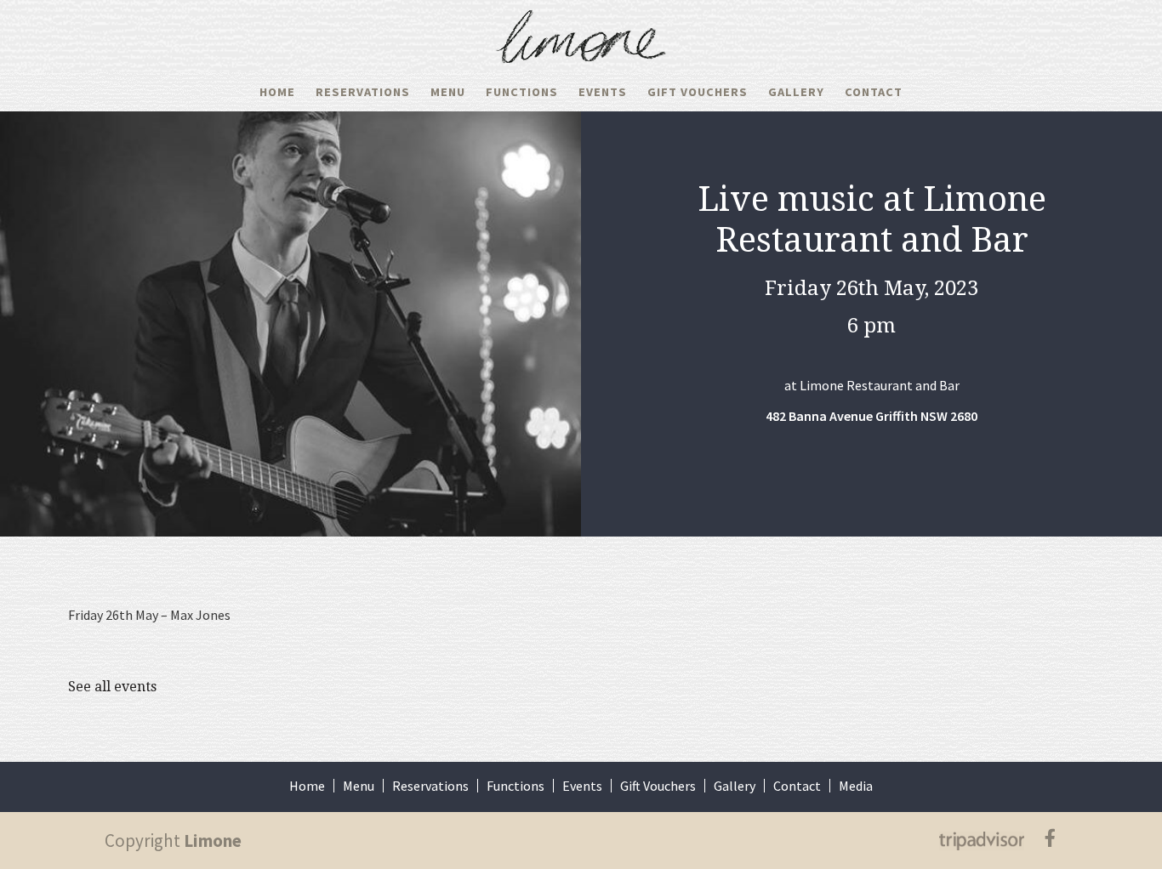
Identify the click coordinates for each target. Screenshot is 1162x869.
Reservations (363, 91)
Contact (797, 785)
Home (307, 785)
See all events (112, 687)
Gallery (734, 785)
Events (582, 785)
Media (856, 785)
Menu (358, 785)
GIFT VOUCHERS (697, 91)
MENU (447, 91)
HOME (277, 91)
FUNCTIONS (522, 91)
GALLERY (796, 91)
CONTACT (874, 91)
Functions (515, 785)
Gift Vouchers (658, 785)
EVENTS (602, 91)
